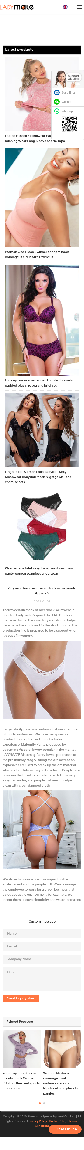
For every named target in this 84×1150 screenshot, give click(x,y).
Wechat (66, 102)
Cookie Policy (58, 1121)
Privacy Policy (37, 1121)
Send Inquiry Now (21, 998)
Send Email (69, 92)
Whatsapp (68, 111)
